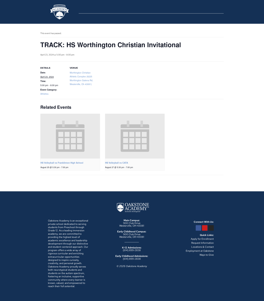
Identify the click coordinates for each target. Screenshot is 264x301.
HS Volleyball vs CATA (116, 162)
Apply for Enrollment (202, 238)
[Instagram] (211, 228)
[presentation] (70, 136)
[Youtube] (204, 228)
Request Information (202, 242)
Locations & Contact (202, 246)
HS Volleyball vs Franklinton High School (61, 162)
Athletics (44, 93)
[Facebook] (198, 228)
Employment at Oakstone (200, 250)
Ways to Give (207, 254)
